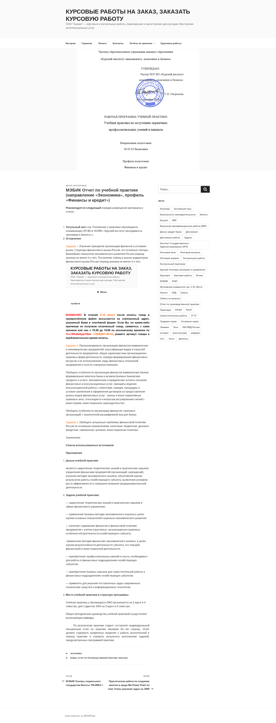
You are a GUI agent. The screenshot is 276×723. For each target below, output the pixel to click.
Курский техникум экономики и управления (182, 269)
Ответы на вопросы (170, 298)
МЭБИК (73, 658)
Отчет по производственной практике (97, 658)
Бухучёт (164, 220)
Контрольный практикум (172, 263)
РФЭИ (178, 309)
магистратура (180, 332)
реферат (195, 332)
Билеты (204, 214)
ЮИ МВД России (191, 327)
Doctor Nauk (80, 185)
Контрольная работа (194, 258)
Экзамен (164, 327)
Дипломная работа (170, 237)
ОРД (174, 292)
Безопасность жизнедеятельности (178, 214)
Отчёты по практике (141, 43)
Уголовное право (190, 321)
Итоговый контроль (190, 252)
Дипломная (192, 231)
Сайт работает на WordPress (80, 715)
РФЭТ (189, 309)
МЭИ (174, 281)
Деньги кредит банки (171, 231)
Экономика (76, 653)
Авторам (70, 43)
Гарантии (87, 43)
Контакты (118, 43)
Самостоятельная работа (173, 315)
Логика (199, 275)
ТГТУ (194, 315)
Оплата (102, 43)
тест (162, 338)
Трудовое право (168, 321)
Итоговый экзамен (169, 258)
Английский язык (182, 208)
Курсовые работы (171, 43)
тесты (171, 338)
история (164, 332)
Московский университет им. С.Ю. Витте (181, 286)
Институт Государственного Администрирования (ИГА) (174, 245)
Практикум (165, 309)
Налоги (164, 292)
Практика (123, 658)
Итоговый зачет (168, 252)
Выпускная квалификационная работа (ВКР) (183, 225)
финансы (183, 338)
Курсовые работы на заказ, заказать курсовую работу (128, 15)
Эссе (175, 327)
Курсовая (165, 275)
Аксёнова (165, 208)
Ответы (184, 292)
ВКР (174, 220)
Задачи (188, 237)
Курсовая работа (183, 275)
